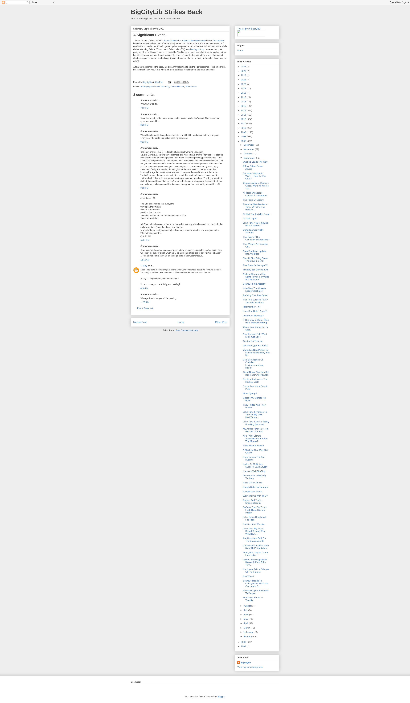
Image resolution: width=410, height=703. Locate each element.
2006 (244, 642)
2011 (243, 123)
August (247, 605)
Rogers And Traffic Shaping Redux (252, 501)
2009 (244, 132)
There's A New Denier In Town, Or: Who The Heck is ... (255, 207)
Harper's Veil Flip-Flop (254, 471)
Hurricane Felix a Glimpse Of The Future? (256, 570)
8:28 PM (144, 125)
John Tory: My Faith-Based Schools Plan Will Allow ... (254, 531)
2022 (244, 75)
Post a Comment (145, 308)
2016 (244, 101)
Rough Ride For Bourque (255, 487)
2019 (244, 88)
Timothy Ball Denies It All (255, 269)
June (246, 614)
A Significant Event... (253, 491)
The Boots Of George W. (255, 265)
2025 (244, 66)
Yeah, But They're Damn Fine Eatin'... (255, 553)
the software (218, 40)
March (247, 627)
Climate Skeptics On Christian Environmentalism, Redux (253, 363)
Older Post (221, 322)
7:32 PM (144, 108)
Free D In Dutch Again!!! (255, 311)
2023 (244, 71)
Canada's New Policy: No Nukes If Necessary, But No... (256, 353)
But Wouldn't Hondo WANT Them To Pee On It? (254, 176)
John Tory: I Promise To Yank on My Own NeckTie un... (255, 415)
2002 (244, 646)
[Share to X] (181, 82)
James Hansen (171, 40)
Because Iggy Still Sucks (255, 345)
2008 (244, 136)
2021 (244, 79)
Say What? (248, 576)
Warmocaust (191, 86)
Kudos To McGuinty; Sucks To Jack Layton (255, 465)
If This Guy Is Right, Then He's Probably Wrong (256, 321)
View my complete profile (250, 667)
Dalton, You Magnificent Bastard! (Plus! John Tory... (255, 562)
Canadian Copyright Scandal (253, 231)
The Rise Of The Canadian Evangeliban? (256, 238)
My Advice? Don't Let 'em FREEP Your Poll (256, 430)
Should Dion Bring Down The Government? (255, 259)
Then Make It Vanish (253, 445)
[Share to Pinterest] (187, 82)
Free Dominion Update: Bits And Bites (255, 252)
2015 (244, 106)
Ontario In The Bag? (253, 315)
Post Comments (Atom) (187, 330)
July (246, 610)
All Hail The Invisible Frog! (256, 214)
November (249, 149)
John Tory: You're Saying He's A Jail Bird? (255, 224)
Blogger (220, 696)
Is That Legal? (250, 218)
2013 (244, 114)
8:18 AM (144, 288)
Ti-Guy (143, 266)
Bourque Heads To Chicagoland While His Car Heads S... (255, 583)
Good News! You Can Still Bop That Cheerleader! (256, 373)
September (249, 158)
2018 (244, 92)
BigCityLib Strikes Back (166, 11)
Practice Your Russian (254, 524)
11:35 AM (144, 302)
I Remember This (252, 306)
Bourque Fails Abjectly (254, 283)
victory (200, 49)
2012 (244, 119)
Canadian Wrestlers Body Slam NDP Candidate (256, 546)
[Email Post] (169, 82)
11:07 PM (144, 240)
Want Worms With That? (255, 496)
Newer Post (140, 322)
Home (180, 322)
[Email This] (175, 82)
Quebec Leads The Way (255, 162)
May (246, 619)
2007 (244, 141)
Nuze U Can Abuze (252, 482)
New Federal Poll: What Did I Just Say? (255, 335)
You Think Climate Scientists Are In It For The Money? (255, 438)
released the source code (194, 40)
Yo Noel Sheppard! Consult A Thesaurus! (255, 194)
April (246, 623)
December (249, 144)
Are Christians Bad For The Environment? (254, 539)
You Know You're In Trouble (253, 599)
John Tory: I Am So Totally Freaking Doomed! (256, 423)
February (249, 632)
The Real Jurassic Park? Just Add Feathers (255, 301)
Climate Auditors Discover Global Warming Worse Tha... (256, 186)
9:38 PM (144, 188)
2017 (244, 97)
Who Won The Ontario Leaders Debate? (254, 289)
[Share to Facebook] (184, 82)
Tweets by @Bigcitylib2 (249, 28)
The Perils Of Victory (253, 200)
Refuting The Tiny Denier (255, 295)
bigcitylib (147, 82)
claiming (193, 49)
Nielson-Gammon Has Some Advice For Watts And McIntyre (256, 277)
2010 (244, 128)
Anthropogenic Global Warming (154, 86)
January (248, 636)
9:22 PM (144, 142)
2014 (244, 110)
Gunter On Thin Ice (252, 341)
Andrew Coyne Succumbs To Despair (256, 592)
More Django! (250, 393)
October (248, 153)
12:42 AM (144, 260)
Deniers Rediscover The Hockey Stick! (255, 380)
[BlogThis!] (178, 82)
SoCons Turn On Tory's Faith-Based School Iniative (254, 510)
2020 (244, 84)
